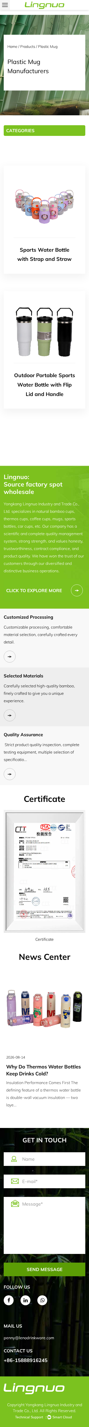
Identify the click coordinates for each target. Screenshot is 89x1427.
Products (27, 46)
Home (12, 46)
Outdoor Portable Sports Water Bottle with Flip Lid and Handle (44, 384)
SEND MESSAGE (45, 1269)
